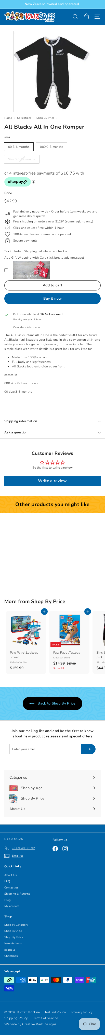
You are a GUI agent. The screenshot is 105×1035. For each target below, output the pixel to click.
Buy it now (52, 298)
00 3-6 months (19, 147)
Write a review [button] (52, 481)
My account (11, 906)
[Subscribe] (88, 749)
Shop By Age (13, 931)
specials (9, 950)
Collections (24, 118)
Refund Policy (55, 1012)
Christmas (11, 956)
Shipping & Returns (17, 894)
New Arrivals (13, 943)
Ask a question (16, 432)
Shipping (30, 251)
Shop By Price (45, 118)
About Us (10, 875)
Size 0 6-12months (21, 159)
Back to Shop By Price (56, 703)
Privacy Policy (82, 1012)
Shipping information (20, 421)
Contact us (11, 888)
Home (8, 118)
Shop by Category (16, 925)
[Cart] (86, 16)
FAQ (7, 881)
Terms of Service (45, 1018)
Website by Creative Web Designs (30, 1024)
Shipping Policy (16, 1018)
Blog (7, 900)
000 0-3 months (51, 147)
